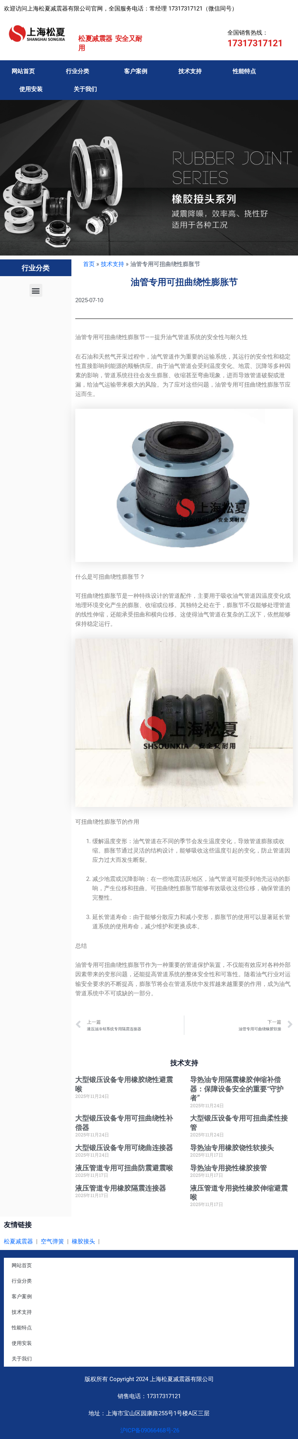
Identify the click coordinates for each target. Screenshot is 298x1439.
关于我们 (85, 89)
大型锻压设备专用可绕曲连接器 (124, 1147)
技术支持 (190, 71)
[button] (35, 290)
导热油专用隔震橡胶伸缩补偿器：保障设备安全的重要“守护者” (237, 1088)
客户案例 (135, 71)
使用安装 (31, 89)
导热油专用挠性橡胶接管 (228, 1168)
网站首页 (23, 71)
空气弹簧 (52, 1241)
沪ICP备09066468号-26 (149, 1430)
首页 (89, 264)
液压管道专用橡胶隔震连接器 (120, 1188)
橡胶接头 (83, 1241)
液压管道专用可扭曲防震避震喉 (124, 1168)
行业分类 (77, 71)
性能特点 (244, 71)
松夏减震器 (18, 1241)
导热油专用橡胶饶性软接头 (232, 1147)
